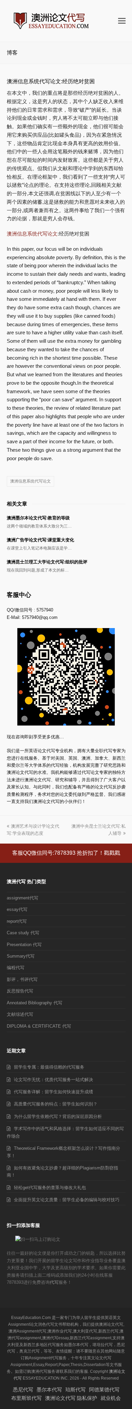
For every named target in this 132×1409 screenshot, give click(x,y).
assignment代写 (22, 897)
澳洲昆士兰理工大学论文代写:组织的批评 (47, 561)
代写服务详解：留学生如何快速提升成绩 (53, 1091)
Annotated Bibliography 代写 (34, 1002)
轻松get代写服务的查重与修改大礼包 (50, 1187)
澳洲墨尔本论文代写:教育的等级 (38, 517)
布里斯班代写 (26, 1398)
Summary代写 (21, 956)
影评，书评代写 (22, 979)
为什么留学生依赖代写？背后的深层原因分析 (58, 1116)
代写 (54, 1282)
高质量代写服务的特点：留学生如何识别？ (55, 1103)
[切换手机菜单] (122, 21)
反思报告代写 (20, 990)
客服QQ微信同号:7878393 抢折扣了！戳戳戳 (66, 853)
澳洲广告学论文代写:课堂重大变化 (40, 539)
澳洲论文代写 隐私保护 (71, 1398)
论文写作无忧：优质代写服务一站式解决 (53, 1079)
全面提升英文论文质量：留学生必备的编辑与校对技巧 (66, 1199)
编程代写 (15, 967)
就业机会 (111, 1398)
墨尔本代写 (49, 1389)
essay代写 (17, 909)
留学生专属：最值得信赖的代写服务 (49, 1067)
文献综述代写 (20, 1014)
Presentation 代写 (24, 944)
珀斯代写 (75, 1389)
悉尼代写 (23, 1389)
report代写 (17, 921)
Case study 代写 (23, 932)
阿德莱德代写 (104, 1389)
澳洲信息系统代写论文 (32, 234)
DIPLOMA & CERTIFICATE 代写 (39, 1026)
